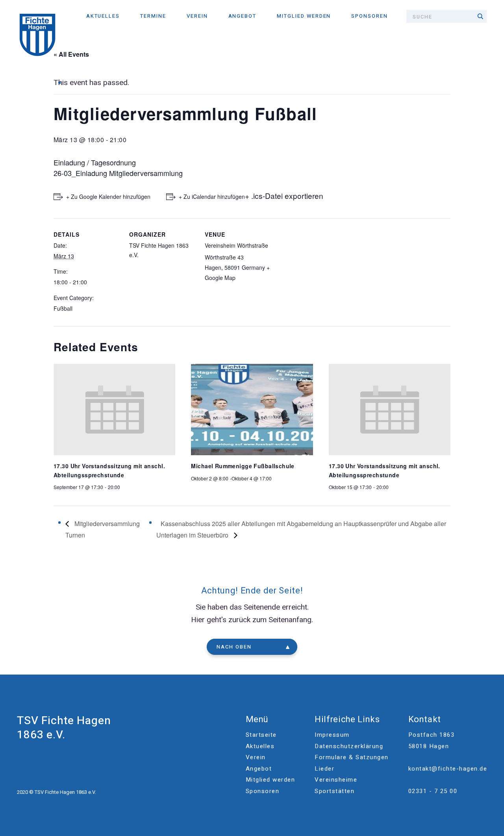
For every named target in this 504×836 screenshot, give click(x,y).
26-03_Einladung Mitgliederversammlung (118, 173)
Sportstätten (334, 791)
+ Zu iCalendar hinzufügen (212, 196)
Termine (153, 16)
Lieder (324, 768)
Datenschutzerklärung (349, 746)
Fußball (63, 308)
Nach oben (234, 647)
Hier (198, 619)
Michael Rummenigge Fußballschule (242, 466)
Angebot (242, 16)
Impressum (332, 734)
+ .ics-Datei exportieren (284, 195)
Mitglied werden (304, 16)
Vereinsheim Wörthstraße (236, 245)
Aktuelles (103, 16)
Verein (197, 16)
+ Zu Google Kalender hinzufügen (108, 196)
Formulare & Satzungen (352, 757)
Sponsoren (369, 16)
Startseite (261, 734)
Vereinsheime (336, 779)
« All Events (71, 54)
